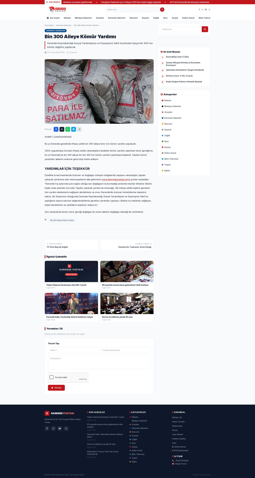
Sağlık (156, 18)
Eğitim (167, 170)
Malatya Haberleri (83, 18)
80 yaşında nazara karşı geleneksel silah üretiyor (105, 425)
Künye (175, 430)
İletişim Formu (181, 464)
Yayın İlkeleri (177, 434)
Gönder (58, 388)
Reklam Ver (177, 417)
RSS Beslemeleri (181, 450)
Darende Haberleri (117, 18)
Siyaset (145, 18)
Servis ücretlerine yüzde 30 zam (101, 444)
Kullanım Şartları (179, 439)
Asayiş (175, 18)
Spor (165, 18)
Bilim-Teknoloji (205, 18)
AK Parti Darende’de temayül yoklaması (169, 2)
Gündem (100, 18)
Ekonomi (134, 18)
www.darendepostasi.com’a (116, 179)
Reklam (67, 18)
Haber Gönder (178, 422)
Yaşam (167, 165)
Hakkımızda (177, 426)
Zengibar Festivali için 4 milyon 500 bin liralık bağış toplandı (110, 2)
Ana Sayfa (54, 18)
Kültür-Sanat (188, 18)
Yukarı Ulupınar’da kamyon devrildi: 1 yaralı (105, 417)
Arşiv (174, 443)
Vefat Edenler (180, 447)
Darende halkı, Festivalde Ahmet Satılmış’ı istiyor (105, 435)
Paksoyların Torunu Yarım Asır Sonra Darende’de (103, 452)
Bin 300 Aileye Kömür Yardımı (62, 220)
